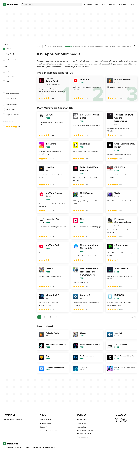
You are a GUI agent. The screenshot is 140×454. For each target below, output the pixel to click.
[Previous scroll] (45, 46)
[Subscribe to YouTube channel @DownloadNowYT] (125, 420)
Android (112, 4)
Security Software (110, 46)
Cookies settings (83, 437)
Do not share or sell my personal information (85, 432)
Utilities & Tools (126, 46)
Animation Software (12, 94)
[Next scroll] (134, 46)
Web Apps (122, 4)
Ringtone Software (12, 115)
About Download (45, 420)
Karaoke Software (12, 104)
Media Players (11, 109)
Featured (9, 49)
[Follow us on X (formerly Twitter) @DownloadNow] (120, 420)
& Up (19, 127)
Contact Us (43, 427)
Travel (118, 46)
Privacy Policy (82, 420)
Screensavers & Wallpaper (95, 46)
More (132, 4)
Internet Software (58, 46)
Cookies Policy (82, 427)
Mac (96, 4)
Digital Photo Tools (12, 99)
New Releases (11, 59)
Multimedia (68, 46)
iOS (103, 4)
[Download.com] (10, 4)
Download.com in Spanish (48, 431)
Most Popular (10, 54)
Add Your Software (46, 423)
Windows (87, 4)
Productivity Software (79, 46)
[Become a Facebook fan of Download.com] (116, 420)
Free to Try (10, 76)
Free (7, 71)
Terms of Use (81, 423)
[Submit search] (22, 4)
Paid (7, 82)
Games (49, 46)
